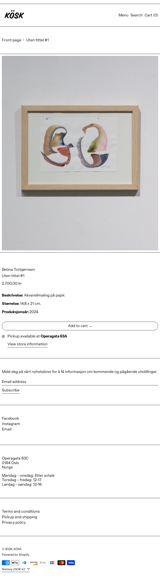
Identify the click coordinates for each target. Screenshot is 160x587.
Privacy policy (14, 522)
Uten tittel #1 (37, 40)
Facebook (10, 418)
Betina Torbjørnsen (18, 269)
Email (6, 429)
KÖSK (18, 549)
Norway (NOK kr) (14, 569)
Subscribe (10, 390)
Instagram (11, 424)
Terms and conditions (21, 511)
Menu (124, 15)
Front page (11, 40)
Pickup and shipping (19, 517)
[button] (136, 15)
